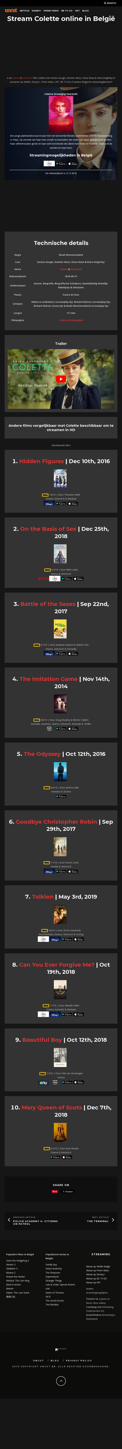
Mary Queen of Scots (52, 1107)
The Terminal (98, 1221)
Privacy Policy (79, 1360)
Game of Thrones (55, 1292)
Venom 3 (10, 1264)
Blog (85, 10)
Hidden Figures (41, 461)
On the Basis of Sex (48, 528)
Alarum (10, 1288)
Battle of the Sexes (47, 604)
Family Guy (51, 1264)
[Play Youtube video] (61, 379)
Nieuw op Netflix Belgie (98, 1266)
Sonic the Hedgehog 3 (17, 1260)
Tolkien (43, 896)
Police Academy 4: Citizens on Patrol (35, 1222)
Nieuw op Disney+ (95, 1274)
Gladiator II (11, 1268)
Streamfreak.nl (93, 1314)
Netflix (24, 10)
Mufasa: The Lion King (17, 1280)
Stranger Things (54, 1280)
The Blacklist (52, 1304)
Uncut (38, 1360)
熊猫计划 (10, 1296)
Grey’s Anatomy (54, 1268)
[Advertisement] (61, 49)
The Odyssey (42, 753)
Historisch (28, 77)
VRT (77, 10)
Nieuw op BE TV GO (96, 1278)
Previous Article (24, 1217)
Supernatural (52, 1276)
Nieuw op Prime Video (97, 1270)
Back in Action (13, 1284)
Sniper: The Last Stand (17, 1292)
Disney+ (36, 10)
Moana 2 (10, 1272)
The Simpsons (53, 1272)
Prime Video (51, 10)
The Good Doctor (55, 1300)
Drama (16, 77)
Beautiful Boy (42, 1039)
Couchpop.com (94, 1306)
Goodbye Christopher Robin (56, 821)
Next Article (100, 1217)
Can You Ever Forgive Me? (57, 964)
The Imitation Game (48, 679)
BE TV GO (66, 10)
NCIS (48, 1296)
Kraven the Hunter (15, 1276)
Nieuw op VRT (93, 1282)
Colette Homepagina (71, 320)
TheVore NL (92, 1298)
